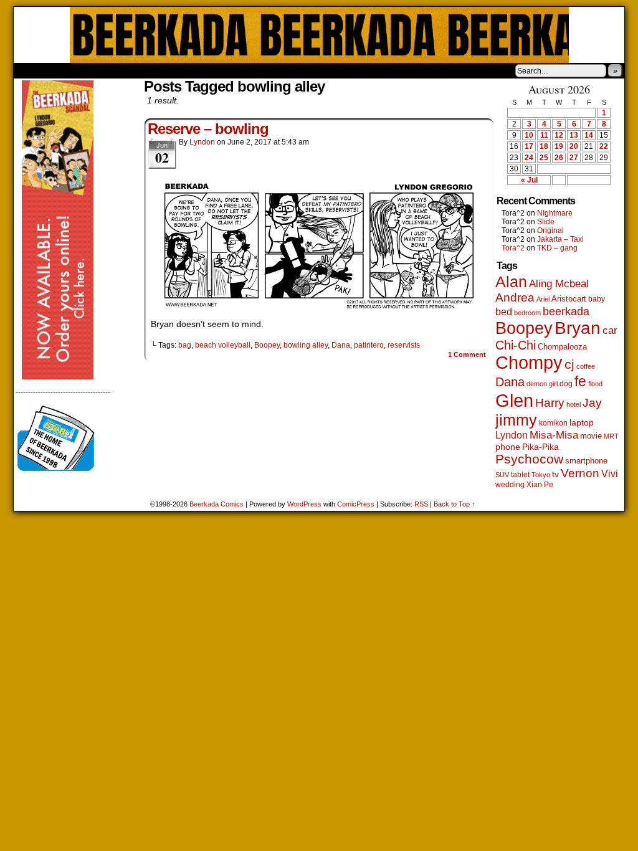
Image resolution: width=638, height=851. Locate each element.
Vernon (580, 473)
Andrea (515, 297)
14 (588, 135)
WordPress (304, 504)
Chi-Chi (515, 345)
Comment (467, 354)
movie (591, 436)
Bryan (578, 328)
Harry (549, 402)
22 (603, 146)
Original (550, 230)
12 (559, 135)
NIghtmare (555, 213)
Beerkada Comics (319, 35)
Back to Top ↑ (454, 504)
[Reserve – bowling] (319, 306)
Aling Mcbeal (559, 283)
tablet (520, 474)
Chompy (529, 363)
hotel (573, 404)
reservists (404, 345)
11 (544, 135)
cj (569, 364)
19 (559, 146)
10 (529, 135)
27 (573, 157)
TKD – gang (557, 248)
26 (559, 157)
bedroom (527, 312)
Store (106, 70)
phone (507, 447)
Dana (340, 345)
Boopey (267, 345)
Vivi (609, 473)
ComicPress (355, 504)
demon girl (542, 383)
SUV (502, 474)
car (609, 330)
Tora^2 (513, 248)
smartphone (586, 460)
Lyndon (202, 142)
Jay (592, 402)
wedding (510, 484)
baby (596, 299)
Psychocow (529, 459)
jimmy (516, 420)
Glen (514, 400)
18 (544, 146)
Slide (546, 221)
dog (566, 383)
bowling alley (305, 345)
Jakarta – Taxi (560, 239)
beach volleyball (222, 345)
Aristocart (568, 299)
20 (573, 146)
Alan (511, 281)
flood (595, 383)
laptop (581, 422)
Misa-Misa (554, 435)
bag (184, 345)
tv (555, 474)
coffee (585, 366)
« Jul (529, 180)
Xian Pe (539, 484)
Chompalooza (562, 346)
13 (573, 135)
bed (503, 311)
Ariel (543, 299)
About (68, 70)
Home (31, 70)
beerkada (566, 311)
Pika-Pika (540, 447)
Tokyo (540, 474)
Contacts (154, 70)
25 (544, 157)
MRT (611, 436)
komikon (553, 423)
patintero (369, 345)
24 (529, 157)
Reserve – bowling (208, 128)
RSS (421, 504)
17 (529, 146)
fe (580, 381)
